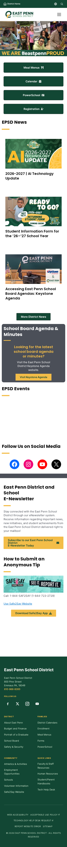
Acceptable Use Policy (45, 814)
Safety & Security (13, 746)
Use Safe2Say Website (18, 603)
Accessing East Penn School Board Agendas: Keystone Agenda (30, 293)
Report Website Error (28, 826)
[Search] (61, 3)
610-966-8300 (12, 689)
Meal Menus (44, 734)
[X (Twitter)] (17, 703)
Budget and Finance (15, 728)
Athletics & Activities (15, 764)
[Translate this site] (55, 3)
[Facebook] (7, 703)
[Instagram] (27, 703)
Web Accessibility (17, 815)
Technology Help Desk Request (34, 820)
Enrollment (43, 728)
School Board (11, 740)
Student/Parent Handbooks (46, 781)
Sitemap (47, 826)
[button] (33, 67)
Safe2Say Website (14, 791)
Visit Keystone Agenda (33, 377)
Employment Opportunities (11, 771)
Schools (8, 779)
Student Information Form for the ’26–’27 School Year (32, 233)
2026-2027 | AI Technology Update (29, 176)
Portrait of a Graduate (16, 734)
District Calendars (47, 722)
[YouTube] (37, 703)
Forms (41, 740)
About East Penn (13, 722)
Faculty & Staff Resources (46, 765)
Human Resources (48, 773)
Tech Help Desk (46, 789)
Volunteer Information (16, 785)
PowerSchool (45, 746)
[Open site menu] (59, 14)
